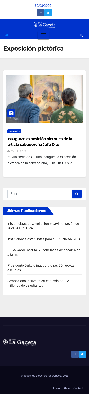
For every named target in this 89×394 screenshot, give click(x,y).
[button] (81, 35)
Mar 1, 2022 (19, 151)
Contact (78, 388)
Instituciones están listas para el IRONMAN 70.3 (43, 239)
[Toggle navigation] (43, 35)
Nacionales (14, 131)
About (66, 388)
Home (56, 388)
